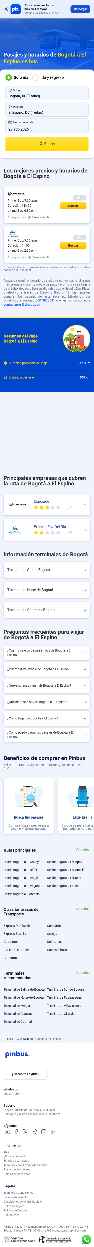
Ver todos (82, 849)
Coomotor (11, 941)
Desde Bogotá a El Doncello (66, 870)
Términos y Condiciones (18, 1192)
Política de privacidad (17, 1174)
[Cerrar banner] (6, 9)
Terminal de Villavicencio (64, 1005)
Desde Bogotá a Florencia (22, 894)
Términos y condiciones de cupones (25, 1165)
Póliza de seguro (14, 1206)
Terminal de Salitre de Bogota (24, 989)
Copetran (10, 958)
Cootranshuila (57, 950)
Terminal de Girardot (61, 1013)
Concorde (54, 926)
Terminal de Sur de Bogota (65, 989)
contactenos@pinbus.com (22, 304)
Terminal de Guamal (18, 1021)
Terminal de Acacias (18, 1013)
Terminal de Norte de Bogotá (24, 997)
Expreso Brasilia (15, 933)
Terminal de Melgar (17, 1005)
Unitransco (55, 941)
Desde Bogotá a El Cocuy (21, 862)
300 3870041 (45, 300)
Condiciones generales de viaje (23, 1201)
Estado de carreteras (16, 1160)
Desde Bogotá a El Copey (64, 862)
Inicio (10, 1039)
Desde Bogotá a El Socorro (65, 878)
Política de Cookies (15, 1210)
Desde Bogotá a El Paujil (21, 878)
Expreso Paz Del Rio (17, 926)
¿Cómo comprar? (14, 1156)
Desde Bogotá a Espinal (63, 886)
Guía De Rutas (26, 1039)
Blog (6, 1151)
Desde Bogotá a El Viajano (22, 886)
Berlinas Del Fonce (16, 950)
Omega (52, 933)
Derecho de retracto (16, 1197)
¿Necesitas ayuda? (25, 1074)
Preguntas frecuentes (17, 1169)
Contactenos (11, 1215)
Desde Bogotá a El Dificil (20, 870)
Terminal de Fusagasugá (64, 997)
